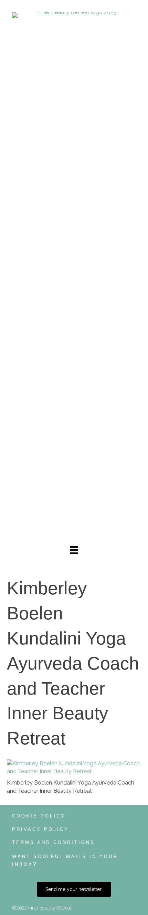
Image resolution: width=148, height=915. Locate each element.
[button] (74, 889)
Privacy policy (40, 829)
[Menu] (74, 550)
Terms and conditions (53, 842)
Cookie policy (38, 816)
